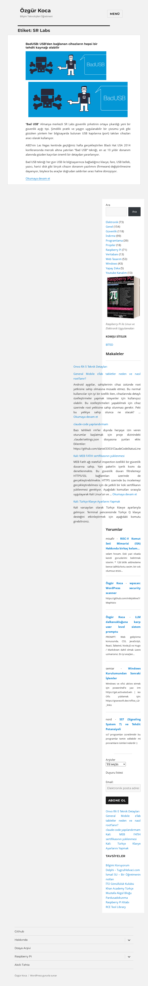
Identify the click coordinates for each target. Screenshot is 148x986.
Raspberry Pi (113, 250)
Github (19, 931)
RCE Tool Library (116, 907)
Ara (108, 205)
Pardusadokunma (117, 897)
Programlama (114, 240)
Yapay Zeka (113, 268)
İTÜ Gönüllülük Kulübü (120, 883)
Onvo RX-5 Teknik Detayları (90, 366)
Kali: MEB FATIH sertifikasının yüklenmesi (99, 456)
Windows (111, 263)
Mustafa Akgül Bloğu (119, 893)
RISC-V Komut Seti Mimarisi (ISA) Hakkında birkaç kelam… (123, 543)
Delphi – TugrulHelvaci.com (123, 870)
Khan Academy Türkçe (119, 888)
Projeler (111, 245)
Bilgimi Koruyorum (117, 865)
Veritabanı (112, 254)
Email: (109, 782)
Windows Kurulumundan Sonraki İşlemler (123, 673)
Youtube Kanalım (116, 273)
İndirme (111, 236)
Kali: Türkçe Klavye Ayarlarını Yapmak (96, 501)
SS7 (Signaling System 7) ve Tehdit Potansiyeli (123, 724)
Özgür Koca (35, 10)
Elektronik (112, 222)
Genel (109, 226)
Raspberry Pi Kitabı (117, 902)
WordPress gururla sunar (43, 975)
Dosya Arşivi (23, 948)
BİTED (109, 344)
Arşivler (110, 759)
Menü (115, 14)
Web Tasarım (114, 259)
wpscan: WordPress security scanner (123, 588)
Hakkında (21, 939)
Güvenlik (111, 231)
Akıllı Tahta (22, 964)
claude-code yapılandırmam (90, 424)
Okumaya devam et (38, 178)
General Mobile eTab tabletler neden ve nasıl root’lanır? (123, 820)
